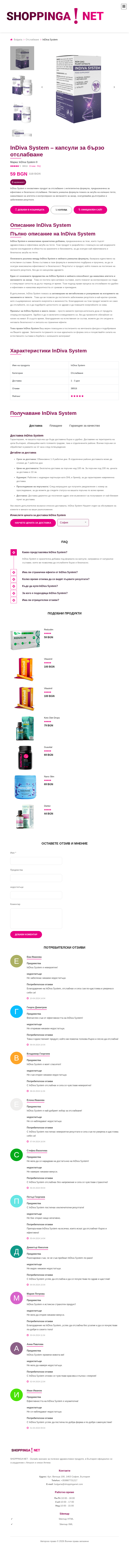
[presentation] (42, 87)
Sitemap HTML (66, 1519)
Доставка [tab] (35, 425)
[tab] (70, 552)
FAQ (39, 166)
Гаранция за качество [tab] (84, 425)
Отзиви (32, 166)
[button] (70, 552)
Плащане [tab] (56, 425)
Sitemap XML (66, 1524)
